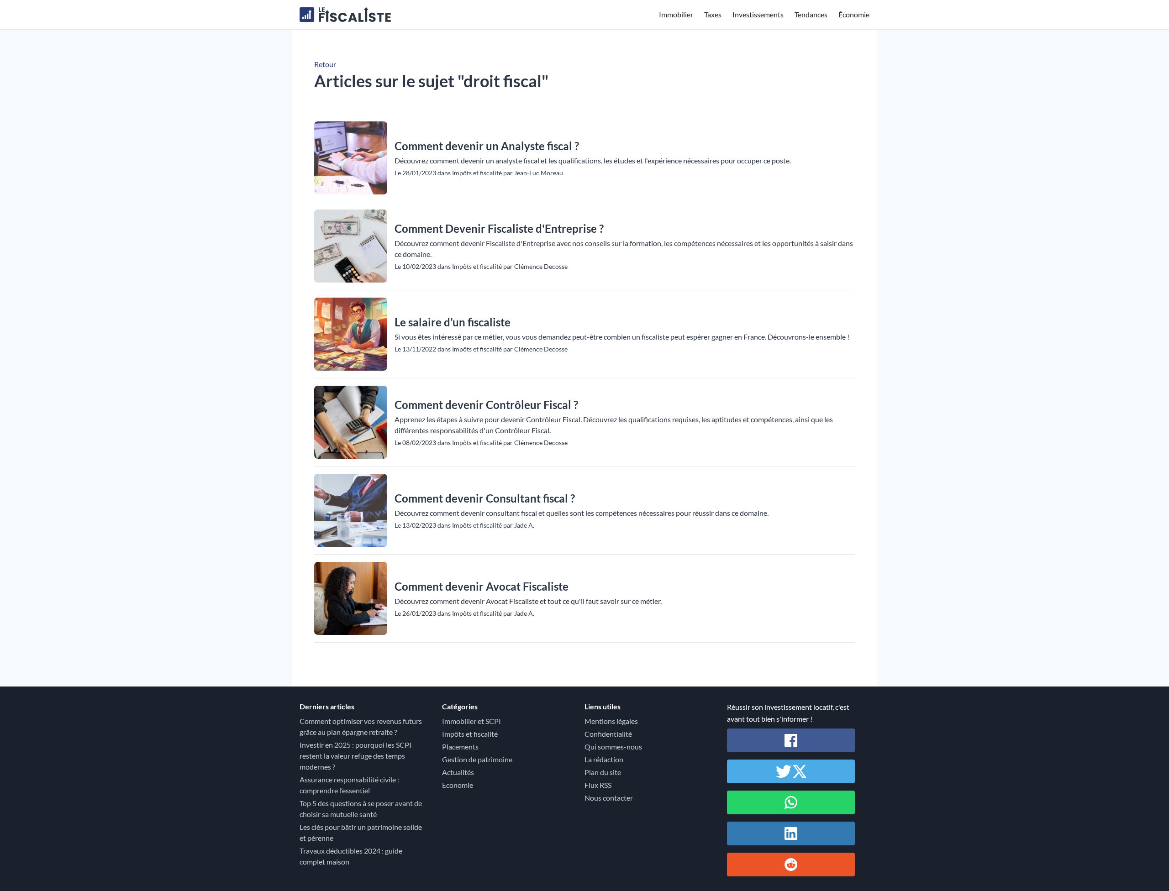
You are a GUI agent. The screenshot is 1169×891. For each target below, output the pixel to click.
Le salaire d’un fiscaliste (453, 322)
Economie (457, 785)
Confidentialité (608, 733)
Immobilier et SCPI (471, 721)
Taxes (712, 14)
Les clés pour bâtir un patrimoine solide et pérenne (361, 832)
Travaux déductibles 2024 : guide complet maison (351, 856)
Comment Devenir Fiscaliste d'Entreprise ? (499, 228)
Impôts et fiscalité (470, 733)
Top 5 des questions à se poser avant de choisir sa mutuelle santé (361, 808)
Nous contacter (608, 797)
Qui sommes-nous (613, 746)
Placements (460, 746)
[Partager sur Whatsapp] (791, 802)
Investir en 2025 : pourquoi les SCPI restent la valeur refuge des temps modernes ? (355, 755)
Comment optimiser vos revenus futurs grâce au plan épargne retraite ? (361, 726)
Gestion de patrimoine (477, 759)
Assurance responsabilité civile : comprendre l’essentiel (349, 785)
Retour (325, 64)
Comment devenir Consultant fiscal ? (485, 498)
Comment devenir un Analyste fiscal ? (487, 145)
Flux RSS (597, 785)
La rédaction (603, 759)
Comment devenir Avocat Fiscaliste (482, 586)
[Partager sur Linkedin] (791, 833)
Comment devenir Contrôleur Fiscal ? (486, 404)
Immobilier (676, 14)
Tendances (811, 14)
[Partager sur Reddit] (791, 864)
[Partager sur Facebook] (791, 740)
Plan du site (602, 772)
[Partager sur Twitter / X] (791, 771)
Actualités (458, 772)
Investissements (758, 14)
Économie (853, 14)
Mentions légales (611, 721)
